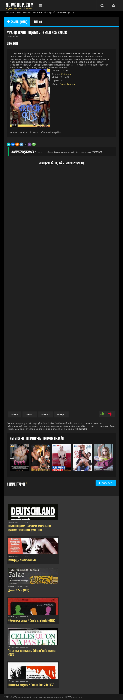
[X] (25, 144)
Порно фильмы (67, 84)
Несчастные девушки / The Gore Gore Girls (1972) (31, 685)
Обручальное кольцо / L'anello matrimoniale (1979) (31, 621)
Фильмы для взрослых (18, 522)
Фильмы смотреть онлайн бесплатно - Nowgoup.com (20, 5)
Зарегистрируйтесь (22, 151)
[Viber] (30, 144)
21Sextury (66, 74)
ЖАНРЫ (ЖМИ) (19, 22)
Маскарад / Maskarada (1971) (22, 560)
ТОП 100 (38, 22)
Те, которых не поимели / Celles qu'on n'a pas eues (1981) (32, 653)
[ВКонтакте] (13, 144)
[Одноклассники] (17, 144)
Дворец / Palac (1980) (18, 590)
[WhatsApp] (34, 144)
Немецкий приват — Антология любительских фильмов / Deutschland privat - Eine (29, 528)
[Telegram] (21, 144)
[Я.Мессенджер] (8, 144)
